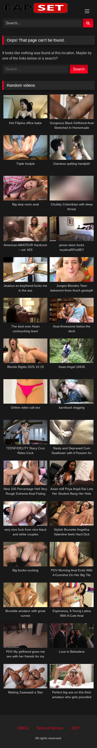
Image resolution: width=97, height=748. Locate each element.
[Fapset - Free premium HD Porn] (39, 8)
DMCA (23, 728)
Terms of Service (50, 728)
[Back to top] (83, 734)
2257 (75, 728)
